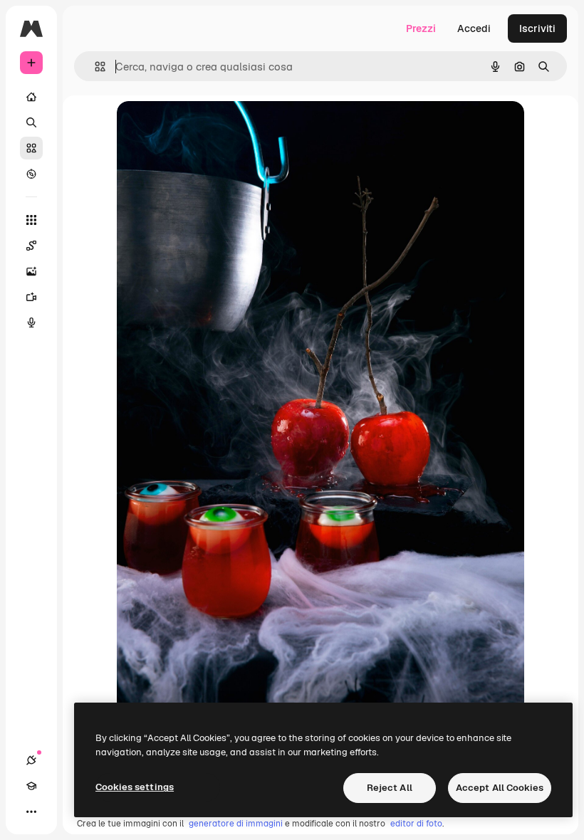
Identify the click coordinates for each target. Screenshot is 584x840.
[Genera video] (31, 296)
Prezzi (421, 28)
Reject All (389, 788)
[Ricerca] (31, 122)
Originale (211, 128)
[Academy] (31, 786)
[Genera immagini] (31, 271)
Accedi (474, 28)
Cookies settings (134, 787)
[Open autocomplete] (94, 66)
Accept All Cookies (499, 788)
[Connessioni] (31, 760)
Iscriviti (537, 28)
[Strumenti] (31, 220)
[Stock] (31, 148)
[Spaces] (31, 245)
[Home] (31, 96)
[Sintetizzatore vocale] (31, 322)
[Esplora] (31, 173)
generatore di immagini (236, 823)
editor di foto (416, 823)
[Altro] (31, 811)
